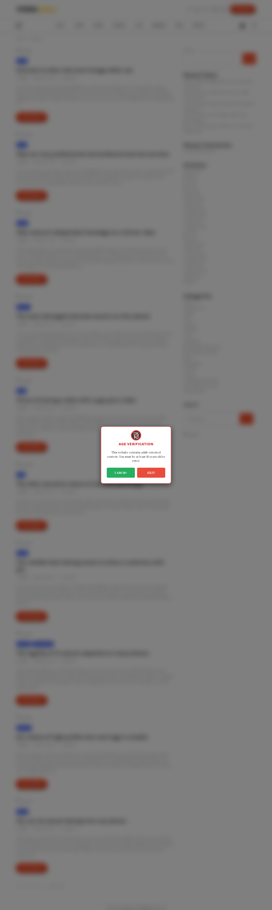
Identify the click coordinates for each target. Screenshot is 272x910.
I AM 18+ (121, 473)
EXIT (151, 473)
